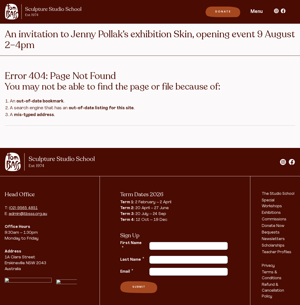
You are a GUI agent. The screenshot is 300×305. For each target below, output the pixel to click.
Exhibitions (271, 213)
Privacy (268, 266)
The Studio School (278, 194)
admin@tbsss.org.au (28, 214)
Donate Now (273, 226)
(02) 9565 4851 (23, 208)
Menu (257, 11)
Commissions (274, 219)
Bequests (271, 232)
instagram (276, 10)
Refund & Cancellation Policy (273, 290)
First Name (131, 245)
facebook (283, 10)
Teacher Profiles (276, 252)
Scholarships (273, 246)
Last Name (132, 259)
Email (126, 271)
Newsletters (273, 239)
